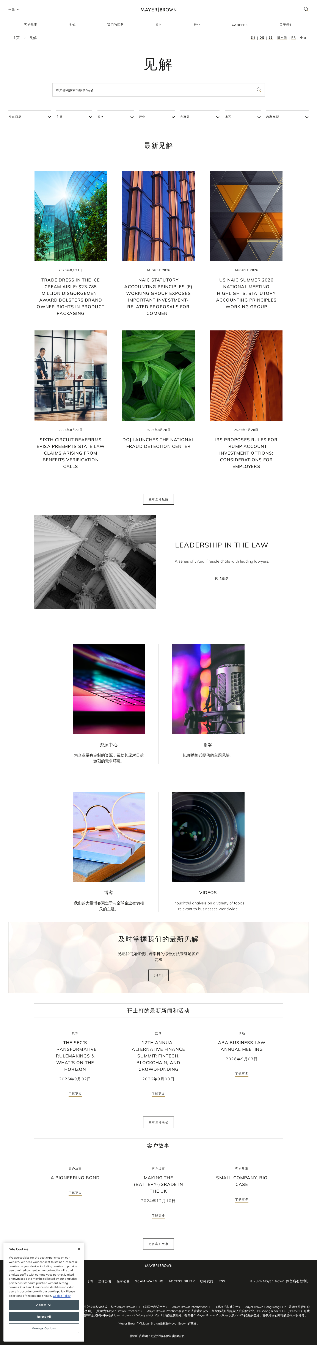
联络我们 (206, 1281)
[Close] (79, 1249)
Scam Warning (149, 1281)
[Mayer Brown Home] (158, 9)
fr (293, 37)
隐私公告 (123, 1281)
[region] (43, 1292)
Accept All (44, 1305)
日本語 (282, 37)
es (270, 37)
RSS (222, 1281)
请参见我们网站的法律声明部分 (283, 1315)
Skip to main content (21, 3)
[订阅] (158, 975)
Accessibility (182, 1281)
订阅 (89, 1281)
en (253, 37)
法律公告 (105, 1281)
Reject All (44, 1316)
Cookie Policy (62, 1295)
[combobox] (158, 90)
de (262, 37)
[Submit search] (259, 90)
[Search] (306, 9)
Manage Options (44, 1328)
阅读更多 (222, 578)
